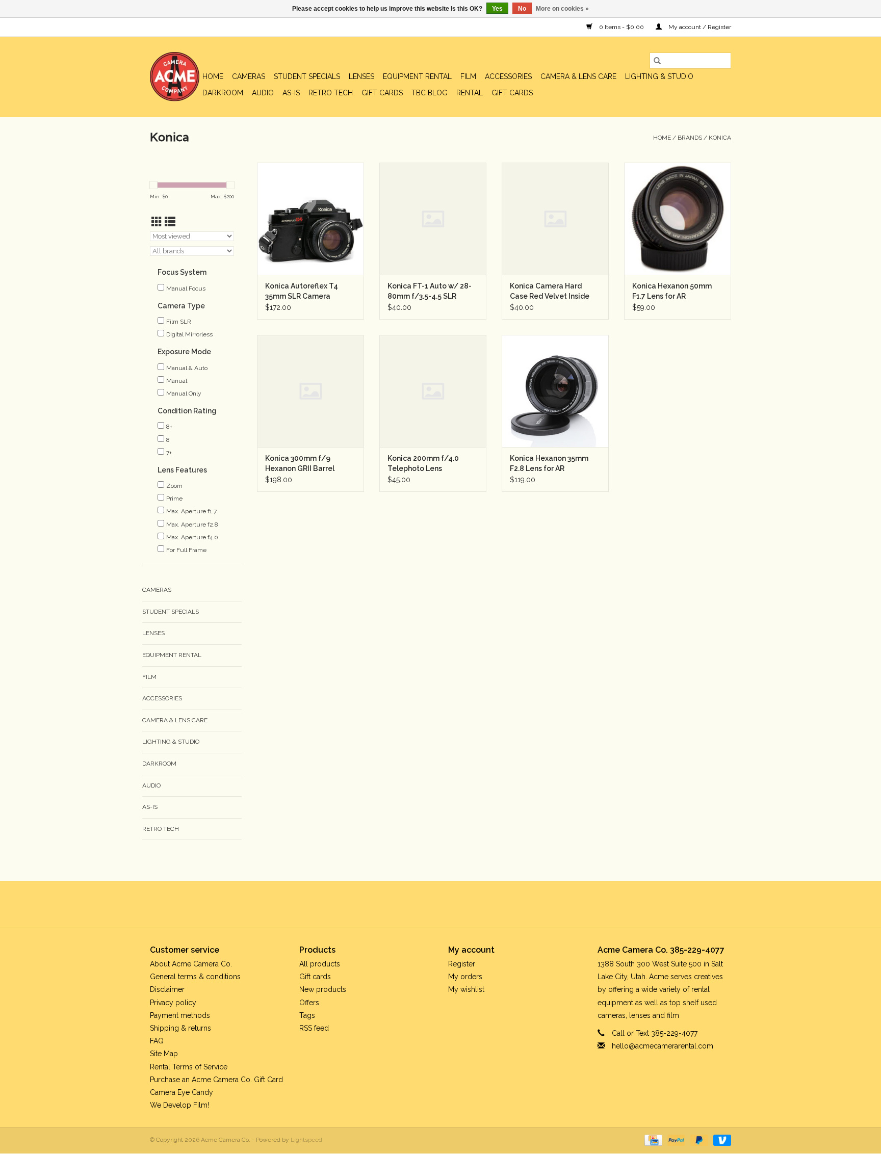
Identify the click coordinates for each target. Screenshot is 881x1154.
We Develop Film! (179, 1105)
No (522, 8)
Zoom (174, 485)
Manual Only (183, 393)
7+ (169, 452)
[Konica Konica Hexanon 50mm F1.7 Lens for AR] (677, 219)
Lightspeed (306, 1139)
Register (461, 964)
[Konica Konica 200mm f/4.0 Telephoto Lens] (432, 391)
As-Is (291, 93)
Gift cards (382, 93)
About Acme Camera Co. (191, 964)
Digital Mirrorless (189, 334)
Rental (469, 93)
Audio (263, 93)
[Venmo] (720, 1139)
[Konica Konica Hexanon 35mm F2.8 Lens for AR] (555, 391)
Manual (176, 380)
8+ (169, 426)
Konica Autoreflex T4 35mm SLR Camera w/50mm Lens (301, 291)
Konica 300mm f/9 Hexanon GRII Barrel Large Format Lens (299, 464)
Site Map (164, 1054)
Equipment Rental (417, 76)
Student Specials (307, 76)
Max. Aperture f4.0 (192, 537)
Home (212, 76)
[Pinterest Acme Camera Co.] (431, 904)
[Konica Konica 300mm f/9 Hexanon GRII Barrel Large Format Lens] (310, 391)
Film (468, 76)
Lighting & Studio (659, 76)
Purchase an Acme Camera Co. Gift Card (216, 1080)
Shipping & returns (180, 1028)
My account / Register (699, 27)
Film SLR (178, 321)
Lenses (361, 76)
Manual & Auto (187, 368)
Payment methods (180, 1015)
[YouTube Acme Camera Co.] (450, 904)
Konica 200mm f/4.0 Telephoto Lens (423, 463)
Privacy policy (173, 1003)
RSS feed (314, 1028)
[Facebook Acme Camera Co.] (413, 904)
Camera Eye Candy (181, 1092)
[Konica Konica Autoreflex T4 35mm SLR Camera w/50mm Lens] (310, 219)
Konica (720, 137)
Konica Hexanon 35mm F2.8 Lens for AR (549, 463)
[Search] (657, 61)
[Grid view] (156, 222)
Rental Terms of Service (188, 1067)
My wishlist (466, 989)
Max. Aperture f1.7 (191, 511)
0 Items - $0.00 (621, 27)
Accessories (508, 76)
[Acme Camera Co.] (174, 76)
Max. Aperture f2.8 (192, 524)
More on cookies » (562, 8)
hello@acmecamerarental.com (662, 1046)
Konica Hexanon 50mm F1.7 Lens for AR (672, 291)
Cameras (248, 76)
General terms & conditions (195, 977)
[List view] (170, 222)
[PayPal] (675, 1139)
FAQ (157, 1041)
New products (322, 989)
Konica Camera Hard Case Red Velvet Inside (549, 291)
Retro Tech (330, 93)
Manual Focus (185, 288)
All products (319, 964)
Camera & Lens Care (578, 76)
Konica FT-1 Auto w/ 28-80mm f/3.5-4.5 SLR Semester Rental (429, 291)
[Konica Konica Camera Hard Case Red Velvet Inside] (555, 219)
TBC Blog (429, 93)
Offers (309, 1003)
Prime (174, 498)
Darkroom (222, 93)
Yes (497, 8)
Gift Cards (512, 93)
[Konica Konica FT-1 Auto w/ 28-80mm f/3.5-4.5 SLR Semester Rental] (432, 219)
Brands (690, 137)
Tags (307, 1015)
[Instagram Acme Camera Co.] (468, 904)
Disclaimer (167, 989)
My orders (465, 977)
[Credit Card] (652, 1139)
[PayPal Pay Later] (698, 1139)
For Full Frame (186, 550)
